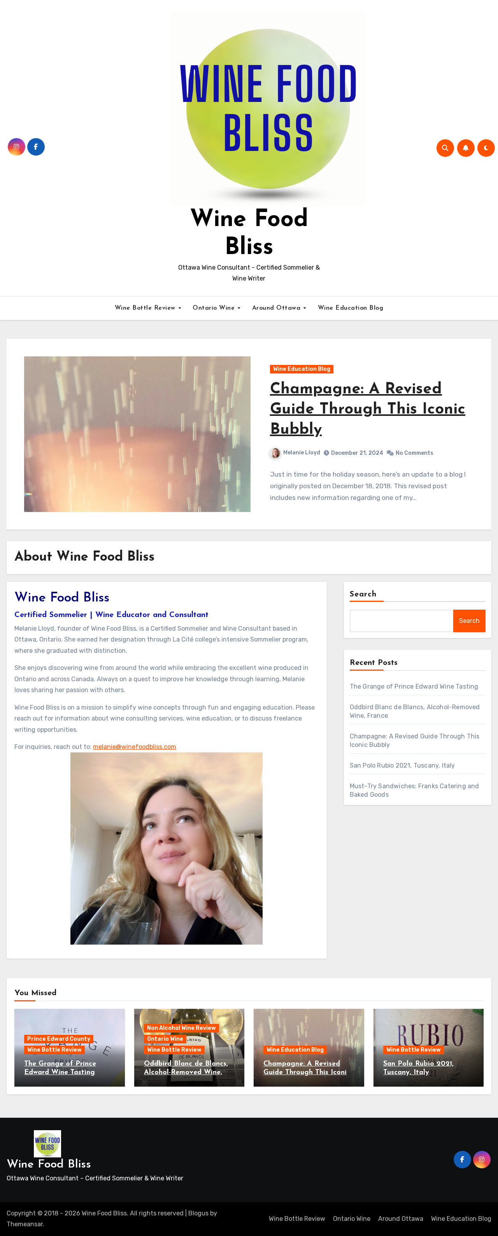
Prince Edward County (58, 1039)
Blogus (198, 1213)
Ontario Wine (215, 308)
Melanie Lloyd (301, 442)
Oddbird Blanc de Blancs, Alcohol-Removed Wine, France (186, 1072)
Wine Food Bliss (49, 1165)
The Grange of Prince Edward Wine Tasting (414, 686)
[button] (483, 438)
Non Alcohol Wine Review (181, 1028)
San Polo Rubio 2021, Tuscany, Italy (402, 765)
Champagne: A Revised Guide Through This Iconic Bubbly (306, 1072)
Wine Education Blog (351, 308)
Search (363, 594)
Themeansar (25, 1224)
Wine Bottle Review (146, 308)
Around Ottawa (277, 308)
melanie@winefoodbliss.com (134, 746)
